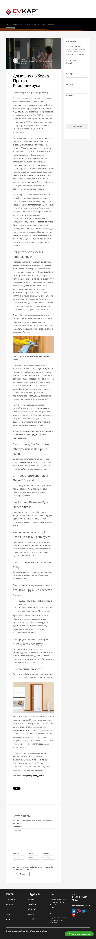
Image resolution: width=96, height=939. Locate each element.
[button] (79, 933)
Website (45, 854)
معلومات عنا (9, 904)
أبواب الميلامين (32, 904)
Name (16, 854)
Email (30, 854)
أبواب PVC (31, 899)
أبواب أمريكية (31, 909)
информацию (19, 730)
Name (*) (69, 63)
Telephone (70, 85)
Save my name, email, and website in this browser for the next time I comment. (33, 868)
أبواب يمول (31, 914)
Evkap (23, 59)
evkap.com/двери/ (35, 776)
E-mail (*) (69, 74)
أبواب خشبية (31, 919)
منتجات (8, 909)
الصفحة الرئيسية (10, 899)
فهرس (8, 914)
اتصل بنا (8, 919)
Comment (17, 826)
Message (69, 95)
